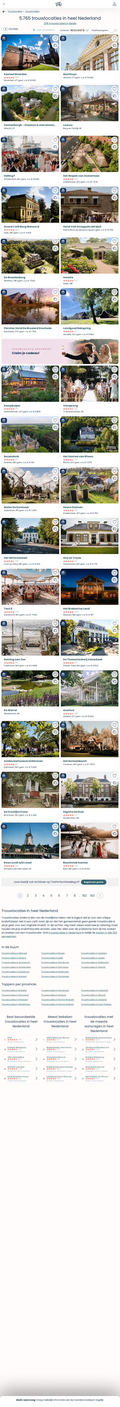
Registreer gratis (93, 882)
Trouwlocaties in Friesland (15, 999)
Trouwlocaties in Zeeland (94, 999)
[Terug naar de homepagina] (3, 11)
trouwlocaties (32, 11)
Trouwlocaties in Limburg (53, 995)
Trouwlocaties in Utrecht (93, 967)
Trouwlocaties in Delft (52, 957)
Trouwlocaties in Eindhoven (55, 971)
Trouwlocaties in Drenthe (14, 990)
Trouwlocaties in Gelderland (16, 1004)
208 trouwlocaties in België (60, 23)
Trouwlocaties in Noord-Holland (57, 1004)
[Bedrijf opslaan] (55, 38)
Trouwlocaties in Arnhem (14, 976)
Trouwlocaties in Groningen (55, 976)
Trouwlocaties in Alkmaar (14, 953)
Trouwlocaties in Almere (14, 957)
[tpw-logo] (58, 4)
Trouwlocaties (15, 11)
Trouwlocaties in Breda (53, 953)
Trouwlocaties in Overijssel (94, 990)
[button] (100, 895)
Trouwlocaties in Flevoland (15, 995)
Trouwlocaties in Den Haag (54, 967)
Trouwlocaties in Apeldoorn (16, 971)
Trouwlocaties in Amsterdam (16, 967)
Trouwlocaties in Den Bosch (55, 962)
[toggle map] (114, 30)
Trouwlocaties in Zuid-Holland (96, 1004)
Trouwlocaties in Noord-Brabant (57, 999)
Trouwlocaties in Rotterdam (95, 962)
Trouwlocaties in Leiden (93, 957)
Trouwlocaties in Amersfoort (16, 962)
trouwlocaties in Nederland (64, 932)
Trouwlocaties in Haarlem (94, 953)
